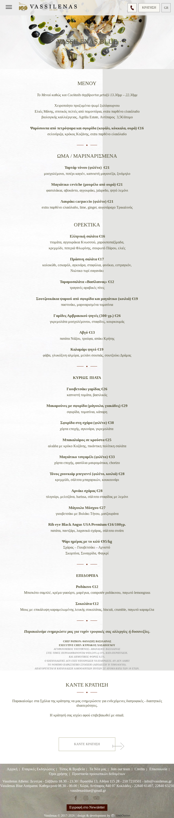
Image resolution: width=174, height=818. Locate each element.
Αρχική (12, 769)
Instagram (85, 798)
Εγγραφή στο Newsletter (87, 807)
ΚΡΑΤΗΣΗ (149, 7)
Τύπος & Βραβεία (72, 769)
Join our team (120, 769)
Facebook (76, 798)
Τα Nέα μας (97, 769)
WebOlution (120, 815)
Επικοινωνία (158, 769)
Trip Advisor (96, 798)
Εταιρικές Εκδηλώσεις (38, 769)
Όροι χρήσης (58, 773)
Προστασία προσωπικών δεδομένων (98, 773)
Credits (140, 769)
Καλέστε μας (132, 7)
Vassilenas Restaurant (48, 7)
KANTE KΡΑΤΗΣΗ (87, 744)
